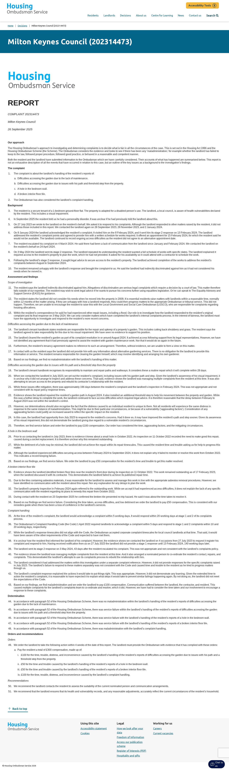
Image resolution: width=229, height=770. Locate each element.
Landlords (109, 15)
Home (10, 25)
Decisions (125, 15)
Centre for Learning (162, 15)
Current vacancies (163, 733)
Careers (157, 728)
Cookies (85, 733)
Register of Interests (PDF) (131, 750)
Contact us (195, 15)
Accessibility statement (94, 728)
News (181, 15)
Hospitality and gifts (128, 755)
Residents (93, 15)
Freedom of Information (130, 737)
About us (141, 15)
